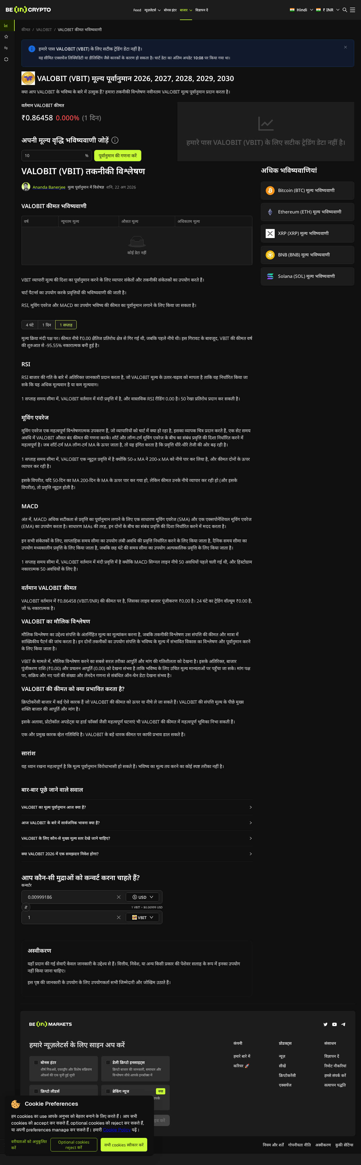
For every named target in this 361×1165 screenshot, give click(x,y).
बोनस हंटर (170, 10)
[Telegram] (343, 1025)
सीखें (282, 1065)
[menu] (7, 42)
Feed (137, 10)
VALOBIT (44, 29)
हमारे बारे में (242, 1056)
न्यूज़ (282, 1056)
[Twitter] (325, 1025)
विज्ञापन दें (201, 10)
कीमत (25, 29)
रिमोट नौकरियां (335, 1065)
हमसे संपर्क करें (335, 1075)
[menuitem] (7, 25)
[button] (136, 807)
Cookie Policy (117, 1130)
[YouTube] (334, 1025)
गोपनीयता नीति (299, 1144)
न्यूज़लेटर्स (150, 10)
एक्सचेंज (285, 1085)
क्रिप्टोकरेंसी (287, 1075)
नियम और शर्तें (273, 1144)
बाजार (184, 10)
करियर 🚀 (241, 1065)
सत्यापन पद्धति (335, 1085)
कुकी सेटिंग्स (344, 1144)
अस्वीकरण (323, 1144)
